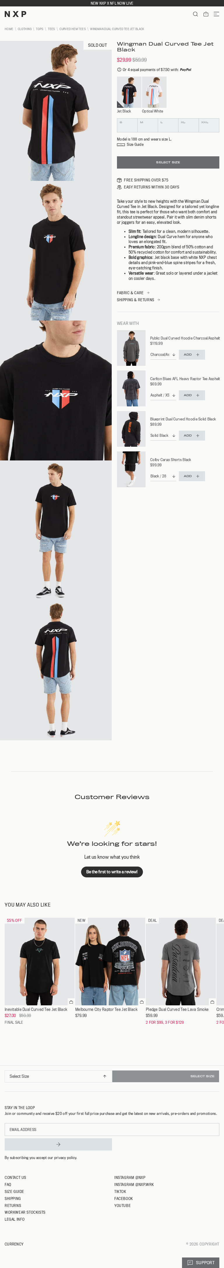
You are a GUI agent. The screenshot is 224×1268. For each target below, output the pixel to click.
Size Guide (14, 1191)
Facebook (123, 1198)
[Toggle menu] (214, 14)
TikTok (120, 1191)
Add (188, 354)
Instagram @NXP (129, 1177)
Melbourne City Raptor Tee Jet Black (106, 1009)
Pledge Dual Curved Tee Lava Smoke (177, 1009)
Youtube (122, 1205)
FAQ (8, 1184)
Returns (13, 1205)
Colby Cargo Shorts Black (170, 459)
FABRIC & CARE (130, 293)
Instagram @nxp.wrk (134, 1184)
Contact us (15, 1177)
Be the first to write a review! (112, 871)
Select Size (168, 162)
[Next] (217, 1078)
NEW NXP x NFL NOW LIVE (112, 3)
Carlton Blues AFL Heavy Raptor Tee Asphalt (185, 378)
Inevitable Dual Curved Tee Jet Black (36, 1009)
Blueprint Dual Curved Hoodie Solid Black (183, 419)
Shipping (13, 1198)
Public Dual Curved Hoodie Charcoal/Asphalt (185, 338)
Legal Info (15, 1219)
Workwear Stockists (25, 1212)
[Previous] (6, 1078)
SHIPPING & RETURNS (135, 300)
